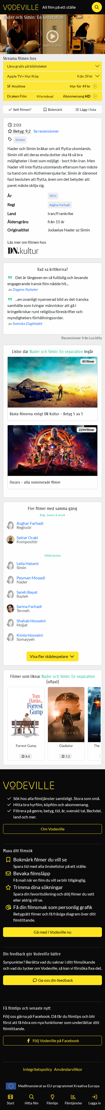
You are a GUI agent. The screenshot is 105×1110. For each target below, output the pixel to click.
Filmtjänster (73, 1103)
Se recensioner (46, 131)
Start (10, 1103)
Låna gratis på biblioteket (27, 66)
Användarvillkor (68, 1069)
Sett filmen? (21, 109)
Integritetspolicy (37, 1069)
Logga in (94, 1103)
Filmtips (52, 1103)
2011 (53, 196)
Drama (20, 140)
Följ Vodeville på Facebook (55, 1040)
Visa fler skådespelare (49, 656)
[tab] (52, 86)
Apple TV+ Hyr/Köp (50, 76)
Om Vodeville (52, 828)
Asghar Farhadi (59, 205)
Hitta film (31, 1103)
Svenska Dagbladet (27, 323)
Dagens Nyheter (25, 289)
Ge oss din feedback (55, 980)
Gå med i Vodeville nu (52, 932)
